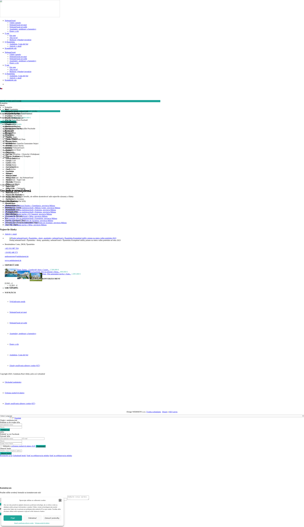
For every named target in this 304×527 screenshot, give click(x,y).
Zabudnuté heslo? (19, 456)
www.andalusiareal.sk (13, 260)
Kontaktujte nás (11, 48)
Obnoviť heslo (6, 453)
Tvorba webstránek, (153, 412)
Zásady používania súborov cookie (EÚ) (25, 366)
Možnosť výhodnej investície (20, 40)
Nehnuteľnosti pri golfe (18, 27)
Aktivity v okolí (15, 46)
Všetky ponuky (15, 23)
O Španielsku (10, 42)
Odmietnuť (32, 518)
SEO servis (173, 412)
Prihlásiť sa (5, 430)
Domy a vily (14, 31)
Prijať (13, 518)
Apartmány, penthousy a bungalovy (23, 29)
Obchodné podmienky (13, 382)
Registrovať (41, 446)
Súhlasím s (19, 446)
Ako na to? (14, 38)
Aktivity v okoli (11, 234)
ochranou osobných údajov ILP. (23, 446)
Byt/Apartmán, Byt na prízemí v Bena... (45, 272)
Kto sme (13, 36)
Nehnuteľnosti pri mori (18, 25)
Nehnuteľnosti (10, 21)
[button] (60, 500)
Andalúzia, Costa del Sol (19, 44)
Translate (17, 418)
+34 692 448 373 (11, 252)
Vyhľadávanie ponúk (17, 302)
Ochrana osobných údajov (42, 523)
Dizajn (164, 412)
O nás (7, 33)
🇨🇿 (1, 88)
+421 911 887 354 (12, 248)
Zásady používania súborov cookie (24, 523)
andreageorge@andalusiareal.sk (16, 256)
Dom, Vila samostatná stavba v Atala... (56, 274)
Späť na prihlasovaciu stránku (38, 456)
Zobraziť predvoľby (52, 518)
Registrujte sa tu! (6, 456)
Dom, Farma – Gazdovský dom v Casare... (33, 270)
